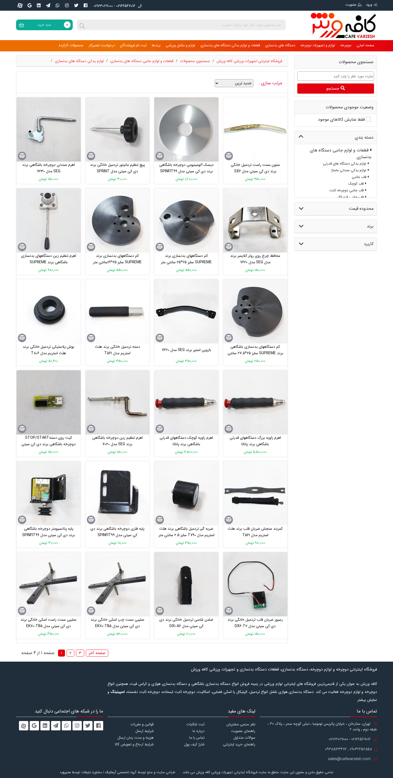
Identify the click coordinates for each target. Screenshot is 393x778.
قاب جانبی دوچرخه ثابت (347, 190)
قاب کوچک (356, 183)
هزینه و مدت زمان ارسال (135, 738)
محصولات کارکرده (71, 45)
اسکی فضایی (222, 692)
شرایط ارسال (144, 731)
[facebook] (86, 5)
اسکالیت (204, 692)
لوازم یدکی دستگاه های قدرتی (345, 163)
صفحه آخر (97, 653)
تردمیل (255, 692)
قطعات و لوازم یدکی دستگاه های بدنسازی (230, 45)
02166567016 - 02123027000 (114, 6)
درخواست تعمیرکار (102, 45)
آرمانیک (110, 772)
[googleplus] (29, 5)
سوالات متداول (244, 738)
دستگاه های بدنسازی (280, 45)
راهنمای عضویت (243, 731)
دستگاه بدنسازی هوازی (296, 692)
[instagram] (67, 5)
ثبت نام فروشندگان (133, 45)
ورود (369, 4)
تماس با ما (197, 738)
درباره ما (198, 731)
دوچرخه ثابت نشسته (143, 692)
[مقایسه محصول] (229, 156)
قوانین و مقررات (142, 724)
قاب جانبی (359, 177)
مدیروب (65, 772)
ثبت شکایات (195, 724)
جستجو (333, 88)
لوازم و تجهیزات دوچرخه (317, 45)
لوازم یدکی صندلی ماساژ (349, 170)
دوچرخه (345, 45)
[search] (82, 25)
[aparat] (20, 5)
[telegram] (48, 5)
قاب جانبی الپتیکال (351, 197)
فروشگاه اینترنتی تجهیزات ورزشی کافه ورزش (249, 61)
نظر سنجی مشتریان (240, 724)
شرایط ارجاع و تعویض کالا (134, 744)
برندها (156, 45)
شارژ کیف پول (194, 744)
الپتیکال (241, 692)
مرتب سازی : (271, 83)
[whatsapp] (57, 5)
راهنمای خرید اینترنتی (239, 744)
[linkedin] (39, 5)
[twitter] (76, 5)
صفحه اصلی (365, 45)
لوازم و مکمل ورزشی (180, 45)
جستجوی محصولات (195, 61)
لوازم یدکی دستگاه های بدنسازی (79, 61)
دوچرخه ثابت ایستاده (178, 692)
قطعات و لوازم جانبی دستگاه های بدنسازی (142, 61)
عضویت (350, 4)
